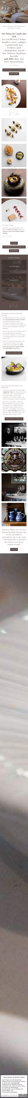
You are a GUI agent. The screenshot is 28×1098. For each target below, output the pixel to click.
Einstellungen (14, 1095)
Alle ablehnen (5, 1095)
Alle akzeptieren (23, 1095)
